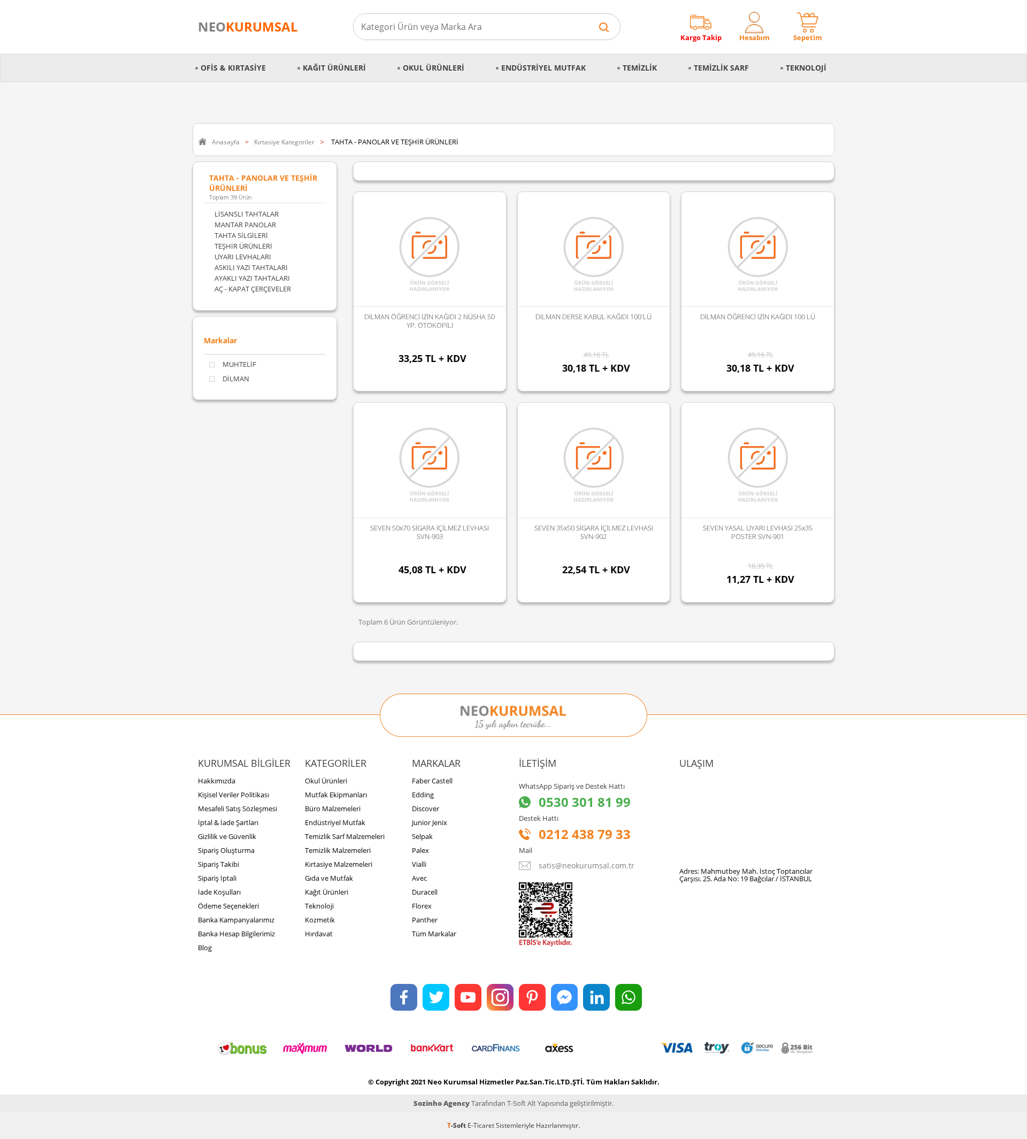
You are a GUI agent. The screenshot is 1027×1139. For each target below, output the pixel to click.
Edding (423, 794)
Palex (420, 850)
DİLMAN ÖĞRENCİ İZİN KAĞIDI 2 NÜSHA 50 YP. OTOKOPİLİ (429, 320)
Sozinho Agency (441, 1103)
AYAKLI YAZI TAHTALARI (252, 278)
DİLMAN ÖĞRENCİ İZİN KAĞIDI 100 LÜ (757, 316)
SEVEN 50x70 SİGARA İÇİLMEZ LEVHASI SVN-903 (429, 532)
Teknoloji (806, 68)
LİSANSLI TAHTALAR (246, 214)
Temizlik (640, 68)
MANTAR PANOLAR (245, 224)
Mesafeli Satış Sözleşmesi (237, 808)
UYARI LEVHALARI (242, 256)
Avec (419, 878)
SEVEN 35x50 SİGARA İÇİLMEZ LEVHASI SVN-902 (593, 532)
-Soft (457, 1125)
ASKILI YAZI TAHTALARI (251, 267)
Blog (205, 947)
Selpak (422, 836)
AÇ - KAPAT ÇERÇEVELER (252, 289)
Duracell (425, 892)
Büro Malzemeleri (333, 808)
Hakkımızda (216, 780)
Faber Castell (432, 780)
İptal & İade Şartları (228, 822)
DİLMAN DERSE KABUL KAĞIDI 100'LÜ (593, 316)
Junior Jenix (429, 822)
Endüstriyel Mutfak (543, 68)
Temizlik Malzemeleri (338, 850)
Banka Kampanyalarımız (236, 919)
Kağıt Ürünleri (334, 68)
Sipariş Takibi (218, 864)
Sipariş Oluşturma (226, 850)
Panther (425, 919)
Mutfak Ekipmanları (336, 794)
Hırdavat (319, 933)
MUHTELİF (239, 364)
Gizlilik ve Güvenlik (227, 836)
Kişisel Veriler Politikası (233, 794)
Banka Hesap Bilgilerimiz (236, 933)
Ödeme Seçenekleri (228, 906)
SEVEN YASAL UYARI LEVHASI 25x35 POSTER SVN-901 (758, 532)
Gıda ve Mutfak (329, 878)
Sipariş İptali (217, 878)
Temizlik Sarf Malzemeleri (345, 836)
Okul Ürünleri (433, 68)
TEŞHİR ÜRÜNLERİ (243, 246)
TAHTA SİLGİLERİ (241, 235)
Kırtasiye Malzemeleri (338, 864)
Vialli (419, 864)
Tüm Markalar (434, 933)
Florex (422, 906)
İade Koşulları (219, 892)
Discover (425, 808)
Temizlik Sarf (721, 68)
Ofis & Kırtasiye (233, 68)
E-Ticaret (480, 1125)
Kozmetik (320, 919)
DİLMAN (236, 378)
